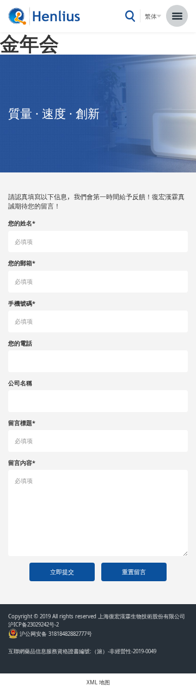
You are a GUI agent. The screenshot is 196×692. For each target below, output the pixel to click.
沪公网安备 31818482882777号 (55, 634)
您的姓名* (21, 223)
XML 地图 (98, 682)
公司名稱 (20, 383)
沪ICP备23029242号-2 (35, 624)
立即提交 (62, 572)
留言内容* (21, 463)
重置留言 (134, 572)
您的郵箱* (21, 263)
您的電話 (20, 343)
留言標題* (21, 423)
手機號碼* (21, 303)
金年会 (29, 43)
